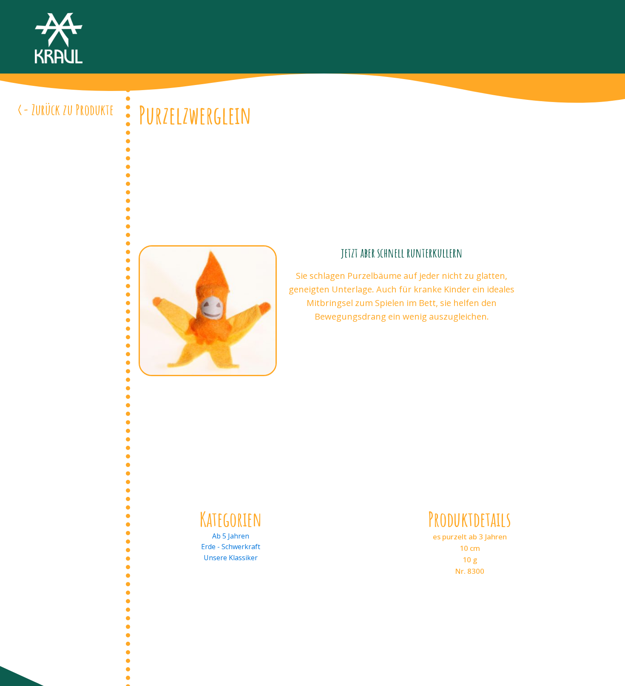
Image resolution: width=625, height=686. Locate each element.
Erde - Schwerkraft (230, 546)
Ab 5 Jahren (230, 536)
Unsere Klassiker (231, 557)
